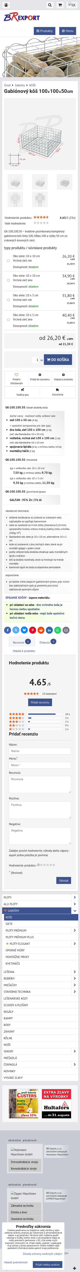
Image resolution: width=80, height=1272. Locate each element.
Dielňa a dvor (19, 1212)
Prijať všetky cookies (48, 1264)
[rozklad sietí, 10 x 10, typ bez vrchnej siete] (15, 199)
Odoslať (63, 880)
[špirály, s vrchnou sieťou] (64, 182)
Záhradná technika (22, 1205)
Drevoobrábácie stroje (24, 1162)
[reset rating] (38, 864)
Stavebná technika (22, 1219)
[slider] (41, 217)
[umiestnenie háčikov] (15, 182)
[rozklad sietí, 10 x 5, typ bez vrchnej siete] (40, 199)
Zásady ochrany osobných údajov (42, 1253)
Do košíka (59, 359)
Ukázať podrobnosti (16, 1262)
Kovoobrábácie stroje (24, 1168)
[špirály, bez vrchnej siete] (40, 182)
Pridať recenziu (40, 702)
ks (42, 360)
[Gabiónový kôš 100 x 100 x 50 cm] (40, 134)
